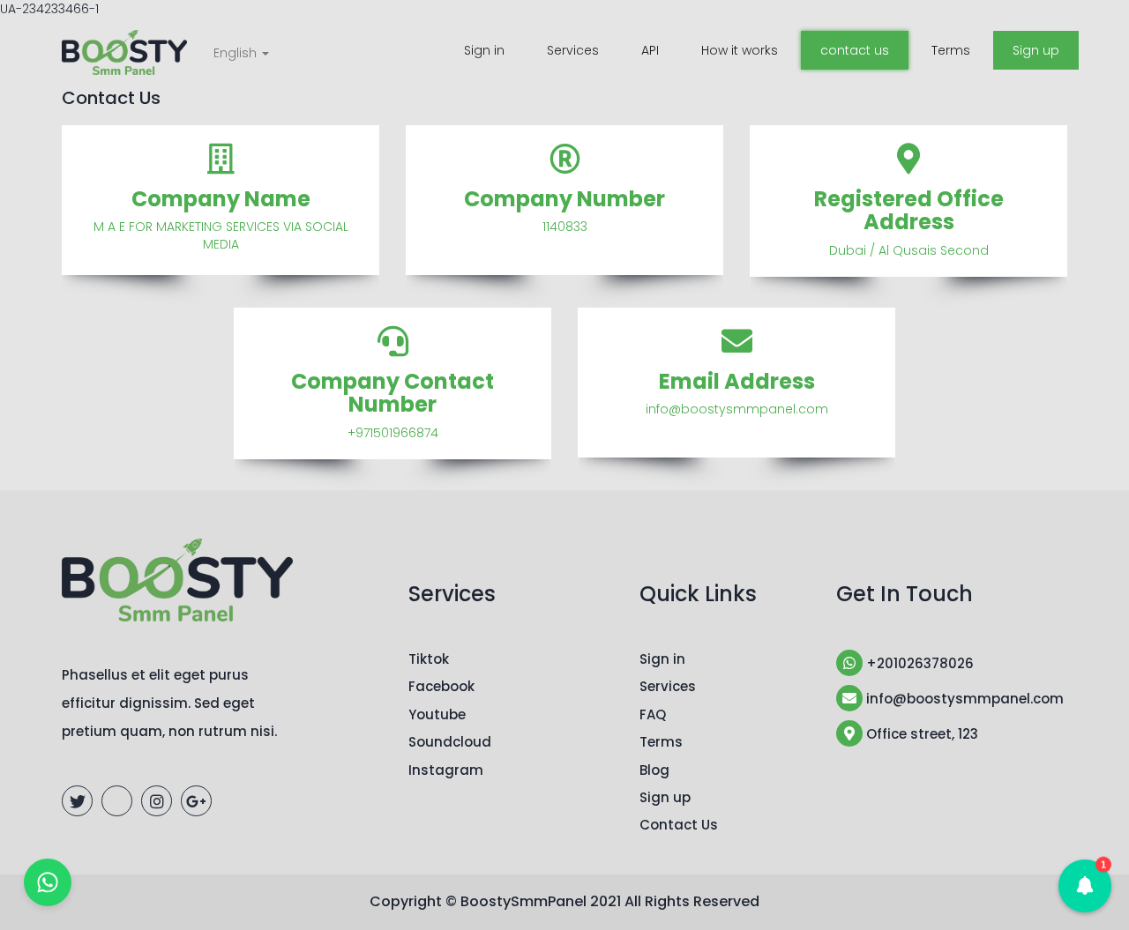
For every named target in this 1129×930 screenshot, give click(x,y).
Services (573, 50)
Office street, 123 (920, 734)
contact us (854, 50)
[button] (1084, 885)
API (650, 50)
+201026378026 (918, 663)
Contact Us (678, 824)
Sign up (1036, 50)
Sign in (484, 50)
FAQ (652, 714)
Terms (950, 50)
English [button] (236, 53)
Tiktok (428, 659)
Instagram (445, 770)
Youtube (437, 714)
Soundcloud (449, 742)
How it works (739, 50)
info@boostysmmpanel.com (963, 698)
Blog (654, 770)
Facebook (441, 686)
